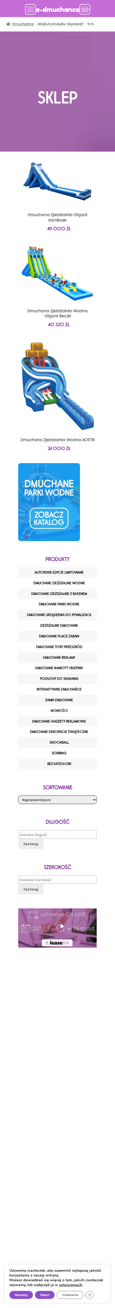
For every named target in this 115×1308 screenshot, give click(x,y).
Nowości (59, 710)
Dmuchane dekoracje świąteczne (59, 732)
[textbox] (59, 835)
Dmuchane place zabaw (59, 636)
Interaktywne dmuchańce (59, 689)
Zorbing (59, 753)
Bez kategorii (59, 764)
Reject (44, 1295)
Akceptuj (21, 1295)
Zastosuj (30, 843)
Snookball (59, 742)
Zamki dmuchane (59, 700)
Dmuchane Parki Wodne (59, 604)
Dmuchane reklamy (59, 657)
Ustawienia (70, 1295)
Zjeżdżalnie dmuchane (59, 625)
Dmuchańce (23, 24)
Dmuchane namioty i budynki (59, 668)
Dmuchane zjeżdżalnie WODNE (59, 583)
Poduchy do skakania (59, 678)
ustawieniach (70, 1285)
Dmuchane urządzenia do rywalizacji (59, 615)
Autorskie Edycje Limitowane (59, 572)
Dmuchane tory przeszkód (59, 647)
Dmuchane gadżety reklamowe (59, 721)
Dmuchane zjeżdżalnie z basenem (59, 594)
